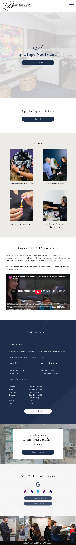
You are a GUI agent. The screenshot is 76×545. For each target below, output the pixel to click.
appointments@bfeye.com (53, 373)
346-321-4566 (49, 370)
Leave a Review (38, 503)
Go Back (38, 119)
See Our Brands (38, 452)
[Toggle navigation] (71, 5)
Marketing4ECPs (33, 543)
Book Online (38, 63)
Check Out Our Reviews (38, 498)
